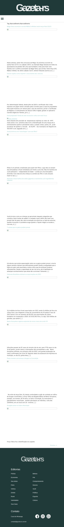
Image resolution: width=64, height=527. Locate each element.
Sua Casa (14, 504)
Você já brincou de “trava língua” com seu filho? (22, 131)
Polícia (13, 473)
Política (35, 493)
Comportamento (38, 481)
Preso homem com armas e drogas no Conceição (22, 358)
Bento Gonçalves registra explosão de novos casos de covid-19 (27, 321)
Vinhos (13, 489)
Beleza (35, 473)
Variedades (14, 500)
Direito (13, 493)
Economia (14, 477)
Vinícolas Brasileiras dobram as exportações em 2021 (24, 274)
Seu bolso (14, 481)
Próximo (53, 445)
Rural (12, 496)
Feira (12, 485)
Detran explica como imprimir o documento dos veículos (25, 73)
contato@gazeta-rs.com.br (18, 521)
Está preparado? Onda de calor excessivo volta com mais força (27, 115)
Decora (35, 485)
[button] (2, 18)
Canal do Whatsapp (17, 516)
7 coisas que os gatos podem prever (18, 227)
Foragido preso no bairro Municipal (18, 405)
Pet (34, 477)
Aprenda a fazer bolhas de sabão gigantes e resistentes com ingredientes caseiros (30, 179)
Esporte (35, 496)
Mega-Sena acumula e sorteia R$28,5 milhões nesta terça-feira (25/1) (29, 26)
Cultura (35, 500)
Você (34, 489)
